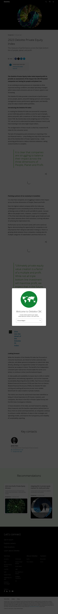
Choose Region (21, 320)
